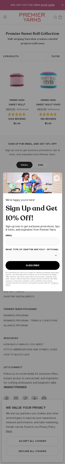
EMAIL (8, 235)
